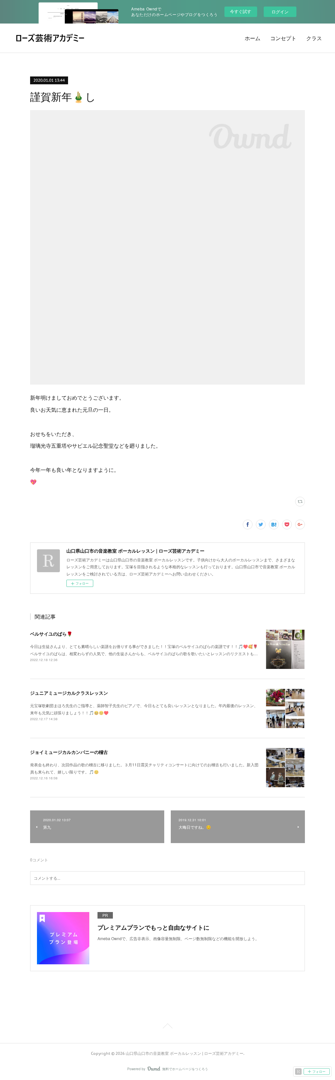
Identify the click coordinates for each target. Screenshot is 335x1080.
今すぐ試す (240, 11)
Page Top (167, 1027)
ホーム (252, 38)
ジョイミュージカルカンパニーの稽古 (69, 752)
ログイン (280, 11)
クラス (314, 38)
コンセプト (283, 38)
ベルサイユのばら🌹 (51, 633)
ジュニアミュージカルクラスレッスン (69, 693)
